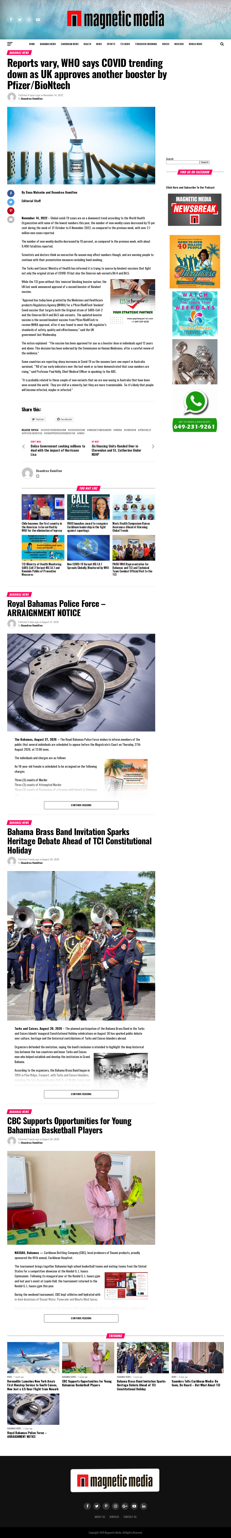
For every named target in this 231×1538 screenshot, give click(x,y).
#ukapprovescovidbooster (60, 433)
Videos (165, 44)
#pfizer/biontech (32, 433)
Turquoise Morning (146, 44)
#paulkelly (145, 430)
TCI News (125, 44)
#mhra (118, 430)
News (99, 44)
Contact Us (130, 1517)
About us (100, 1517)
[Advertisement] (188, 129)
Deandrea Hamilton (32, 98)
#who (81, 433)
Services (114, 1517)
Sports (111, 44)
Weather (179, 44)
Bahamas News (48, 44)
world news (195, 44)
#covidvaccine (77, 430)
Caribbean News (70, 44)
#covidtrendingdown (54, 430)
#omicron (130, 430)
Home (32, 44)
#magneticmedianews (100, 430)
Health (87, 44)
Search (169, 159)
